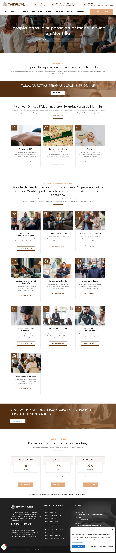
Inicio (5, 11)
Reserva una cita (102, 11)
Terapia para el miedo (90, 281)
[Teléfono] (76, 518)
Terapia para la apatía (58, 233)
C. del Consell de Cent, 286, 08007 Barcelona (100, 5)
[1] (4, 548)
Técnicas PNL (37, 11)
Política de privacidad (95, 550)
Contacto (80, 11)
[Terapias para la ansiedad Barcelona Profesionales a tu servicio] (14, 4)
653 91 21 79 (42, 5)
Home (41, 39)
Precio (69, 11)
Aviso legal (103, 550)
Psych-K (90, 149)
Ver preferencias (106, 546)
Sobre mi (14, 11)
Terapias (25, 11)
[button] (112, 530)
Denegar (93, 546)
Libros (48, 11)
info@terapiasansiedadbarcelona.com (67, 3)
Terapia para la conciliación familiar (54, 529)
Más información (25, 162)
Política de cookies (84, 550)
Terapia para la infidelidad (90, 233)
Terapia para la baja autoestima (53, 527)
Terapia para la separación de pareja (55, 538)
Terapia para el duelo (58, 281)
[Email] (76, 523)
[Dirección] (76, 512)
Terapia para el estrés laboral (53, 515)
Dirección (80, 512)
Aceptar (79, 546)
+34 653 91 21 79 (83, 520)
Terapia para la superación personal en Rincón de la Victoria (27, 549)
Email (79, 523)
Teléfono (80, 518)
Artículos (59, 11)
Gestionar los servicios (77, 542)
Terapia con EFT (25, 149)
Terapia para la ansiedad (25, 376)
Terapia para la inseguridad (52, 535)
